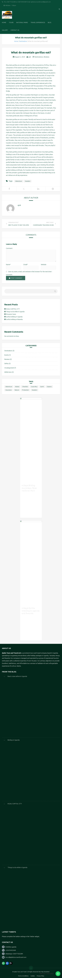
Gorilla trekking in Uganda (14, 316)
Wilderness (8, 372)
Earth (42, 386)
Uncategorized (9, 368)
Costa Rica (34, 386)
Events (6, 355)
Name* (8, 264)
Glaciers (49, 386)
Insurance (9, 390)
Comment (9, 248)
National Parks (22, 22)
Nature (17, 390)
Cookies (33, 976)
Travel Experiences (38, 22)
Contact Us (15, 30)
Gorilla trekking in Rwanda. (14, 319)
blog (49, 22)
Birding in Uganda (14, 740)
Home (4, 22)
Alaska (17, 386)
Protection (25, 390)
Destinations (23, 41)
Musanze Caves (11, 314)
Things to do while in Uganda (15, 311)
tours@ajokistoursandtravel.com (15, 957)
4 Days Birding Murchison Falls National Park (29, 487)
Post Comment (16, 278)
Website (43, 264)
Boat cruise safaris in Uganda (17, 676)
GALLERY (5, 30)
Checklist (25, 386)
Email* (25, 264)
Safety (6, 363)
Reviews (46, 57)
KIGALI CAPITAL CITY (13, 309)
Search (55, 291)
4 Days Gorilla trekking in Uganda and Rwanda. (30, 610)
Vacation (27, 181)
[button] (58, 973)
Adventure (18, 181)
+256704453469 (10, 950)
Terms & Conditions (23, 976)
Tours (11, 22)
